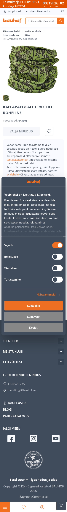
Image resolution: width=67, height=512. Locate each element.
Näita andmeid (46, 294)
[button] (6, 98)
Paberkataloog (16, 416)
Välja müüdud (21, 131)
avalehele (13, 174)
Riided (28, 35)
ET (62, 11)
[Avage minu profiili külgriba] (42, 507)
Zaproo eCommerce (34, 497)
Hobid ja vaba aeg (11, 35)
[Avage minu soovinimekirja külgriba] (23, 507)
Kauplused (14, 11)
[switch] (57, 257)
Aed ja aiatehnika (33, 31)
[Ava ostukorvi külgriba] (61, 505)
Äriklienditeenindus (38, 11)
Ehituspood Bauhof (12, 31)
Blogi (7, 409)
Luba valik (33, 316)
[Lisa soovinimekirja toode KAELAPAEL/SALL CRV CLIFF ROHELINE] (49, 131)
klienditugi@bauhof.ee (21, 390)
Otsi (60, 21)
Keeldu (33, 327)
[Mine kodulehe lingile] (12, 21)
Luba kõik (33, 305)
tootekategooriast (18, 159)
